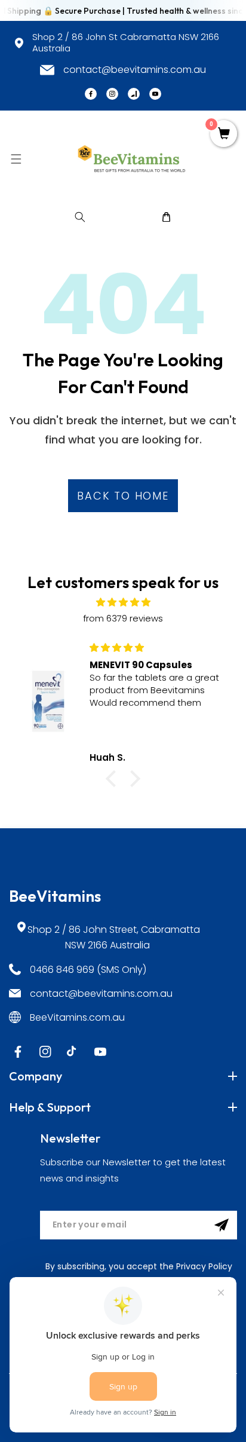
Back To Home (123, 495)
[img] (123, 602)
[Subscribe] (221, 1225)
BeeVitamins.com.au (77, 1017)
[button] (16, 159)
